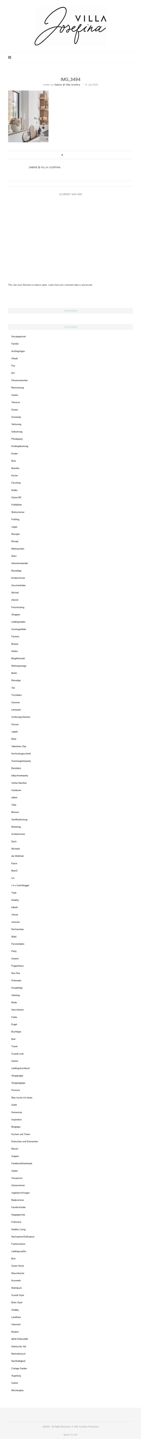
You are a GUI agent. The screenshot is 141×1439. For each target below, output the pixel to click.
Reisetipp (16, 680)
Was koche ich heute (21, 1097)
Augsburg (16, 1375)
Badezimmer (17, 1200)
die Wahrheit (17, 856)
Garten (14, 395)
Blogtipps (16, 1127)
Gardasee (16, 790)
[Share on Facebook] (67, 155)
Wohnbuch (16, 1288)
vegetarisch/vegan (20, 1193)
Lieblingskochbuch (20, 1068)
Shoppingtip (17, 1075)
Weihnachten (17, 548)
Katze (14, 863)
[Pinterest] (112, 58)
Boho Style (16, 1302)
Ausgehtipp (17, 988)
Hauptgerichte (18, 1214)
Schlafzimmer (18, 834)
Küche (14, 475)
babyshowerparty (19, 775)
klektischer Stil (18, 1346)
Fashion (15, 636)
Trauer (14, 1046)
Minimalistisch (18, 1353)
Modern (15, 1332)
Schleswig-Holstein (20, 717)
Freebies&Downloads (21, 1163)
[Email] (119, 58)
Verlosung (16, 424)
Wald (13, 936)
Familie (15, 343)
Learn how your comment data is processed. (70, 285)
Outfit (14, 1105)
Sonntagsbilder (18, 629)
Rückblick (16, 768)
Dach (14, 841)
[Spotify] (123, 58)
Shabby (15, 1310)
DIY (13, 373)
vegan (14, 527)
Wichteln (15, 848)
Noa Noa (15, 973)
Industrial (15, 1324)
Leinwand (16, 709)
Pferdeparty (17, 439)
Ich (12, 878)
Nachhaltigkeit (18, 1361)
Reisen (14, 1148)
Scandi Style (17, 1295)
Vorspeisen (16, 1178)
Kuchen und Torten (20, 1134)
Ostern (14, 409)
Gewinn (15, 958)
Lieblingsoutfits (18, 1251)
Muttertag (16, 827)
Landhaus (16, 1317)
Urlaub (14, 358)
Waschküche (17, 1273)
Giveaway (16, 417)
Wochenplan (17, 1390)
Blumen (15, 812)
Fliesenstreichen (19, 380)
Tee (13, 688)
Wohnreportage (18, 666)
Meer (13, 739)
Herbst (14, 651)
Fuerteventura (18, 1244)
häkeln (14, 907)
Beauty (14, 644)
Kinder (14, 453)
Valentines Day (18, 746)
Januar (14, 914)
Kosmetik (16, 1280)
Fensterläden (17, 944)
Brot (13, 1258)
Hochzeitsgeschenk (21, 753)
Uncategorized (18, 336)
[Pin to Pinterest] (74, 155)
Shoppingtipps (18, 1083)
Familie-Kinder (18, 1207)
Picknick (15, 1090)
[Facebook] (115, 58)
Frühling (15, 519)
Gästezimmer (18, 1185)
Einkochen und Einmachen (24, 1141)
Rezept (14, 541)
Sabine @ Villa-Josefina (67, 84)
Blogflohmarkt (18, 658)
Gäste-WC (16, 497)
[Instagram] (108, 58)
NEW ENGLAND (19, 1339)
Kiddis (14, 490)
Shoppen (15, 614)
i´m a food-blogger (20, 885)
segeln (14, 731)
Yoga (13, 892)
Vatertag (15, 995)
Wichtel (15, 592)
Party (14, 951)
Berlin (14, 673)
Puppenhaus (17, 966)
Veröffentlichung (19, 819)
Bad (13, 1039)
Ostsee (15, 724)
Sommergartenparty (21, 761)
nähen (14, 797)
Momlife (15, 468)
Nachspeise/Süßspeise (22, 1236)
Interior (14, 1061)
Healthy (15, 900)
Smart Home (17, 1266)
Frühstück (16, 1222)
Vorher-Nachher (19, 783)
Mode (14, 1002)
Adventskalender (19, 563)
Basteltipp (16, 570)
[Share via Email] (77, 155)
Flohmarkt (16, 980)
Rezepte (15, 534)
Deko (14, 556)
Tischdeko (16, 695)
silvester (15, 922)
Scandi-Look (17, 1053)
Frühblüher (16, 504)
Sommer (15, 702)
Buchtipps (16, 1031)
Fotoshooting (17, 607)
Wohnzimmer (17, 512)
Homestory (16, 1112)
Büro (13, 461)
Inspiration (16, 1119)
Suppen (15, 1156)
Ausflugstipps (18, 351)
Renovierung (17, 387)
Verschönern (17, 1009)
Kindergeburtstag (19, 446)
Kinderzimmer (18, 578)
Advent (14, 600)
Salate (14, 1171)
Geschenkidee (18, 585)
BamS (14, 870)
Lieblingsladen (18, 622)
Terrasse (15, 402)
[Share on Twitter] (71, 155)
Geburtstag (16, 431)
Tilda (13, 805)
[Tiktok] (126, 58)
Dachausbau (17, 929)
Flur (13, 365)
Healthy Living (18, 1229)
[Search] (131, 58)
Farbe (14, 1017)
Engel (14, 1024)
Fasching (15, 483)
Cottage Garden (19, 1368)
